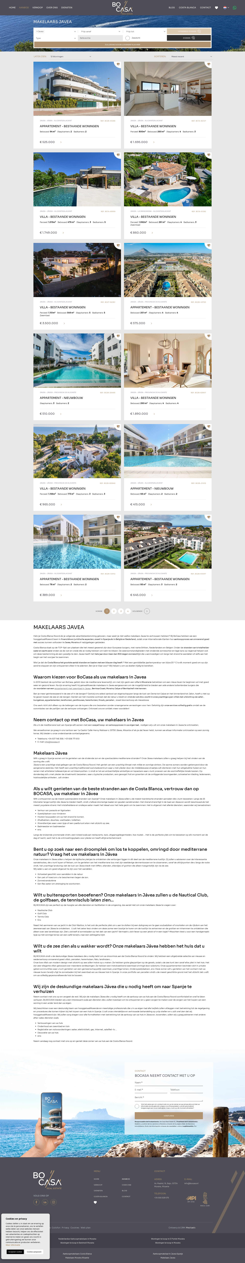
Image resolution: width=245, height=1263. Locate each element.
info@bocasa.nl (52, 742)
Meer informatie (13, 1245)
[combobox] (55, 31)
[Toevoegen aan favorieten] (117, 65)
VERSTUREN (169, 1116)
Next (118, 90)
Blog (172, 7)
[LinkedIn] (45, 1202)
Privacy (65, 1227)
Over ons (52, 7)
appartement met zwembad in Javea (72, 688)
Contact (205, 7)
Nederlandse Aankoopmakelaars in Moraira (77, 1239)
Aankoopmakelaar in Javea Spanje (168, 1254)
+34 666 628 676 (161, 1198)
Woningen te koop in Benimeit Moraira (77, 1243)
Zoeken (187, 38)
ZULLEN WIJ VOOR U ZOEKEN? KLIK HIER (122, 45)
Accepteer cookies (15, 1252)
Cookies (74, 1227)
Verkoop (37, 7)
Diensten (66, 7)
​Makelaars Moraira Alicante (77, 1258)
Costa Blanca (187, 7)
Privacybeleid (174, 1106)
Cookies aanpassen (34, 1252)
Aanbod (24, 7)
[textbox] (45, 31)
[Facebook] (36, 1202)
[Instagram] (54, 1202)
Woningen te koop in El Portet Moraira (168, 1239)
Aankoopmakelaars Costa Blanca (77, 1254)
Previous (36, 90)
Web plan (85, 1227)
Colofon (56, 1227)
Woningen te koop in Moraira (167, 1243)
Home (12, 7)
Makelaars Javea (168, 1258)
